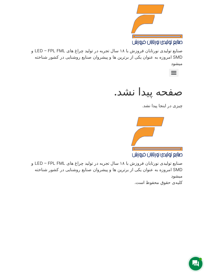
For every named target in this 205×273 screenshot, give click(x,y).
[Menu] (174, 73)
